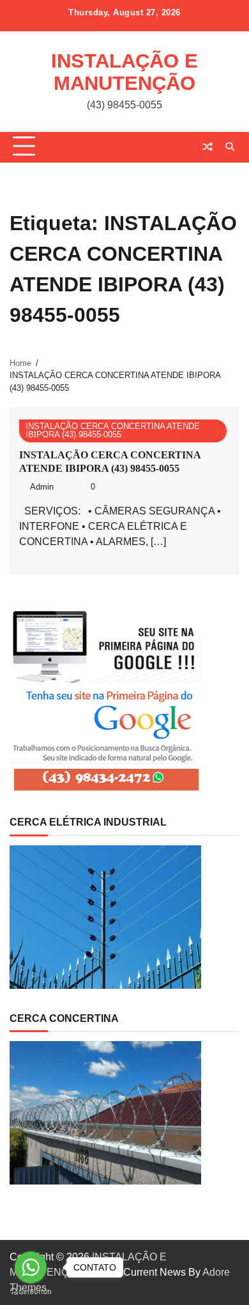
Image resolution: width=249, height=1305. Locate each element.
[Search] (229, 146)
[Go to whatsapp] (31, 1267)
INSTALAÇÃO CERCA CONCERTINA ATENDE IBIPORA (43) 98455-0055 (113, 430)
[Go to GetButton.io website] (30, 1292)
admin (42, 487)
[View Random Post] (207, 146)
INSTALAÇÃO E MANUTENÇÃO (124, 72)
